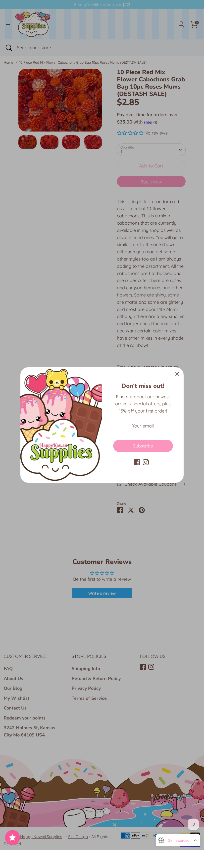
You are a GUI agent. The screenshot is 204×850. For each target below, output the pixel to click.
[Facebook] (137, 462)
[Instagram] (146, 462)
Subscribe (143, 446)
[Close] (177, 373)
